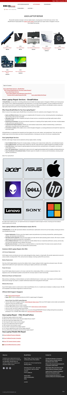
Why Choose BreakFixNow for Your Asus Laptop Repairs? (17, 90)
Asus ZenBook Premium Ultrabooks (12, 335)
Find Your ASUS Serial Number (34, 311)
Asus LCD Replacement (20, 71)
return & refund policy (29, 377)
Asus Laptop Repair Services (12, 91)
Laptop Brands (36, 4)
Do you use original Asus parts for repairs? (13, 323)
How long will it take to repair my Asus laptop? (14, 322)
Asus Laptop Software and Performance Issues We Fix (18, 93)
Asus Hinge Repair (20, 47)
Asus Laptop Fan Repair (60, 47)
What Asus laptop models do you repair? (12, 317)
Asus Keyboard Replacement (33, 47)
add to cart (7, 51)
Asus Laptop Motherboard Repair (7, 72)
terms (25, 378)
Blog (63, 391)
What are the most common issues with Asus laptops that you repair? (19, 318)
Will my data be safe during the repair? (12, 325)
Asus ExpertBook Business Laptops (12, 344)
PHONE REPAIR (21, 8)
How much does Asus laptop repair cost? (12, 320)
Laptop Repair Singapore (23, 4)
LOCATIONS (30, 8)
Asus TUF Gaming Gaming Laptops (12, 341)
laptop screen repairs (29, 21)
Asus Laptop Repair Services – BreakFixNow (13, 88)
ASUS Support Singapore (14, 295)
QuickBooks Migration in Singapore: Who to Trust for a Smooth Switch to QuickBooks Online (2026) (54, 360)
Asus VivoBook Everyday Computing (12, 338)
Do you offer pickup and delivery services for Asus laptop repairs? (18, 329)
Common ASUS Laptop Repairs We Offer (16, 95)
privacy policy (27, 375)
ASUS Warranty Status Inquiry (32, 302)
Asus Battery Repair (7, 47)
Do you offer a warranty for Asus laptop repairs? (14, 326)
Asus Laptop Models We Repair (38, 95)
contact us (29, 372)
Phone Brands (47, 4)
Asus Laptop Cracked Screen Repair (46, 48)
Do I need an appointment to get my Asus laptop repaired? (16, 328)
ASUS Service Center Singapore (39, 306)
